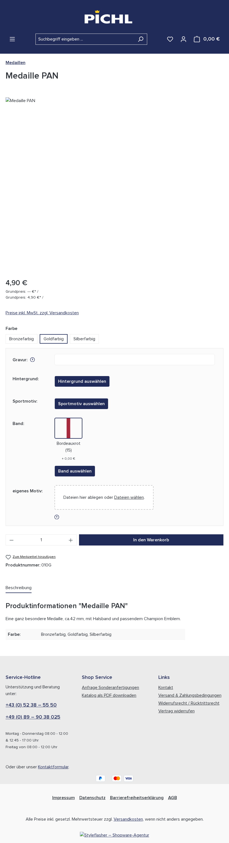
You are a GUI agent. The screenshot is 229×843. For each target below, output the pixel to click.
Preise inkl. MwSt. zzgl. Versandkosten (42, 313)
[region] (114, 185)
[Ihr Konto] (183, 39)
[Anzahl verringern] (11, 540)
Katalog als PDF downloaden (109, 695)
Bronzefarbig (21, 339)
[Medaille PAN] (114, 185)
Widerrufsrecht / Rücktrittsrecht (189, 703)
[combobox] (84, 39)
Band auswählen (75, 471)
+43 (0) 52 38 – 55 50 (31, 705)
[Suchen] (140, 39)
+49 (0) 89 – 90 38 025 (33, 717)
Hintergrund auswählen (82, 381)
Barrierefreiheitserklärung (137, 797)
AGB (172, 797)
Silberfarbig (84, 339)
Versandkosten (128, 819)
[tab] (19, 588)
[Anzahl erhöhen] (71, 540)
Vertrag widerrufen (176, 711)
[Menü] (12, 39)
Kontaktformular (53, 767)
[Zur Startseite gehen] (114, 17)
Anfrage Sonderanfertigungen (110, 687)
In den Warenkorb (151, 540)
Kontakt (165, 687)
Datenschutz (92, 797)
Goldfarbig (54, 339)
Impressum (63, 797)
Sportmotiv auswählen (81, 404)
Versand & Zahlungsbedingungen (189, 695)
